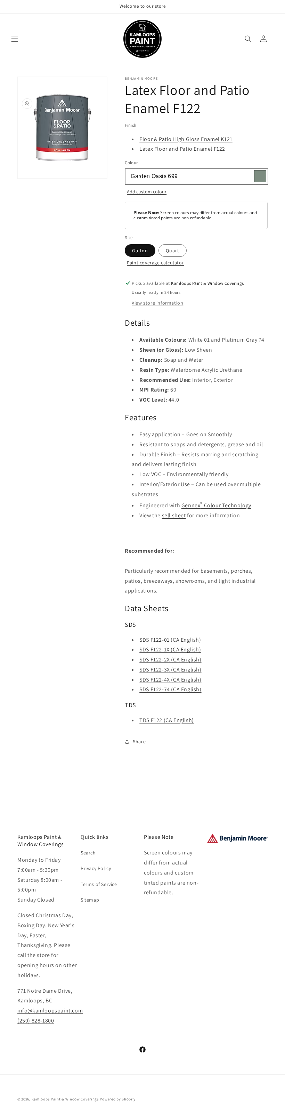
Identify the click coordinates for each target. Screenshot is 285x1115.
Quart (172, 250)
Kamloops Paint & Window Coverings (65, 1099)
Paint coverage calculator (155, 263)
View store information (157, 303)
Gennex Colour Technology (216, 505)
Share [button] (139, 741)
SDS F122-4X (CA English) (170, 679)
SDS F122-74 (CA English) (170, 689)
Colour (131, 163)
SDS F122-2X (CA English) (170, 659)
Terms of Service (99, 884)
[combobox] (196, 176)
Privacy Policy (96, 868)
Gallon (140, 250)
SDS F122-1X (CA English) (170, 649)
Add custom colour (146, 191)
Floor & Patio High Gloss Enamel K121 (186, 139)
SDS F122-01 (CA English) (170, 639)
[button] (14, 38)
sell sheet (174, 515)
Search (88, 853)
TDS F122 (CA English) (166, 720)
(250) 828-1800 (35, 1020)
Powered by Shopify (118, 1099)
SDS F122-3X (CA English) (170, 669)
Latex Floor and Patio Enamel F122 (182, 148)
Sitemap (90, 900)
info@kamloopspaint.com (50, 1010)
